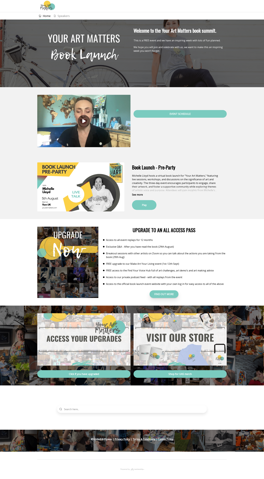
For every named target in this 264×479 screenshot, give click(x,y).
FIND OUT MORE (164, 294)
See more (137, 194)
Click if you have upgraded (84, 374)
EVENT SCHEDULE (180, 114)
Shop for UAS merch (180, 374)
